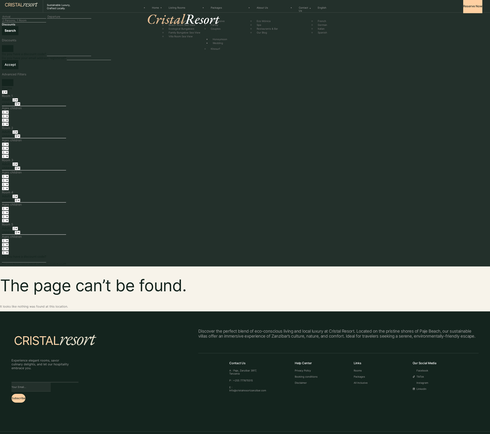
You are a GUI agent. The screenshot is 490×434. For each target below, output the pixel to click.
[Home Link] (185, 30)
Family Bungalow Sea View (184, 32)
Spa (259, 24)
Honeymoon (220, 39)
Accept (10, 65)
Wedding (218, 43)
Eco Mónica (263, 21)
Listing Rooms (177, 7)
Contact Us (303, 9)
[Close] (7, 48)
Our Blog (262, 32)
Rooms (7, 88)
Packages (216, 7)
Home (155, 7)
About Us (262, 7)
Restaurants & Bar (267, 28)
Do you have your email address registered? (34, 58)
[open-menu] (357, 7)
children (8, 104)
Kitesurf (215, 48)
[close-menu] (149, 35)
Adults (6, 100)
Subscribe (18, 398)
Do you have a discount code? (24, 54)
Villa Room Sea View (181, 36)
